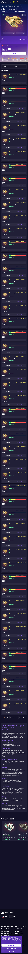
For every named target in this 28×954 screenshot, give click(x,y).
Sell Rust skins (5, 931)
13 (23, 717)
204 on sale (15, 59)
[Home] (2, 2)
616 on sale (6, 59)
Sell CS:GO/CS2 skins (7, 926)
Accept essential (11, 948)
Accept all (11, 945)
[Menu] (25, 2)
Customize (11, 951)
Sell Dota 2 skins (5, 929)
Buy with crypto (19, 933)
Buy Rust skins (18, 931)
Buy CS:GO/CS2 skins (20, 926)
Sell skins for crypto (6, 933)
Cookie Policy (6, 939)
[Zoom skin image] (3, 77)
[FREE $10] (17, 2)
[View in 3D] (22, 15)
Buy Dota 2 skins (19, 929)
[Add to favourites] (25, 15)
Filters (5, 66)
